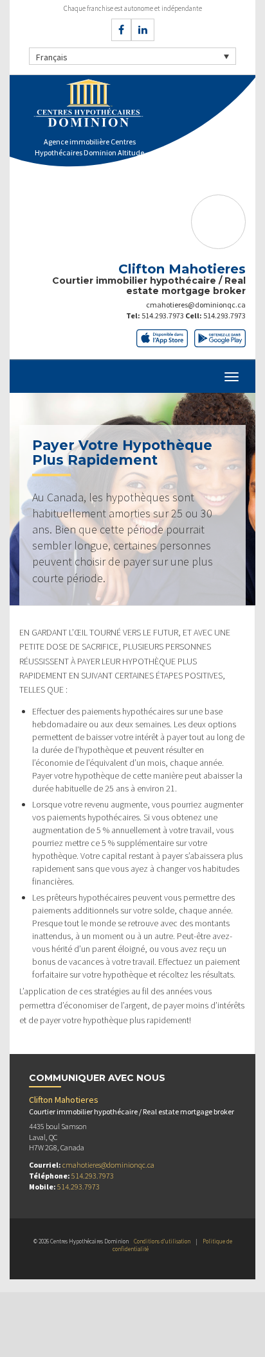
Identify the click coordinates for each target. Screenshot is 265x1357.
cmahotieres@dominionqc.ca (196, 304)
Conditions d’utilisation (162, 1241)
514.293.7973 (163, 315)
